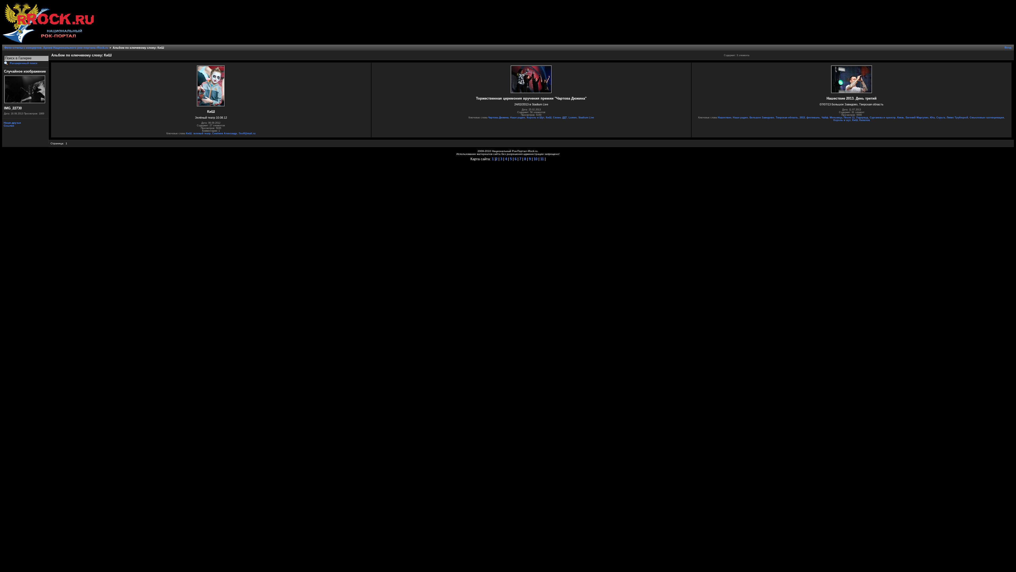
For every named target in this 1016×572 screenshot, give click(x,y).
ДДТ (564, 117)
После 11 (849, 117)
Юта (932, 117)
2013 (802, 117)
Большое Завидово (762, 117)
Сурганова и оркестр (883, 117)
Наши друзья (12, 122)
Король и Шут (535, 117)
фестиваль (813, 117)
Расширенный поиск (23, 63)
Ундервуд (862, 117)
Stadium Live (586, 117)
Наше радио (517, 117)
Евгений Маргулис (917, 117)
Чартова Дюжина (498, 117)
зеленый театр (202, 133)
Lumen (573, 117)
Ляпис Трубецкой (957, 117)
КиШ (189, 133)
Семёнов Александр (224, 133)
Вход (1008, 47)
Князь (900, 117)
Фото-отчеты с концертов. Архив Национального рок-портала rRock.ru (56, 47)
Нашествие (724, 117)
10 (535, 159)
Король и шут (842, 120)
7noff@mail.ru (247, 133)
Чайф (825, 117)
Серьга (940, 117)
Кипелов (864, 120)
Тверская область (787, 117)
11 (541, 159)
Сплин (557, 117)
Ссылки (8, 125)
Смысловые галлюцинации (987, 117)
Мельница (836, 117)
